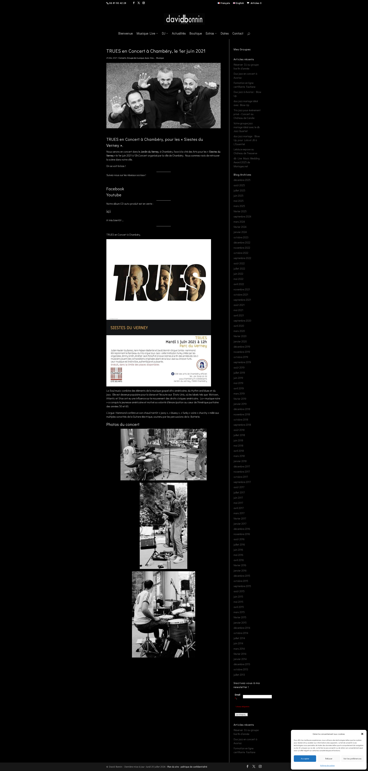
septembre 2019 (242, 362)
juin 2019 (238, 378)
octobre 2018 (241, 419)
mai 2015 (238, 601)
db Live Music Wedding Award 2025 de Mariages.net (247, 162)
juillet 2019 (239, 372)
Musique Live (146, 33)
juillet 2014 (239, 638)
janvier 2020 (240, 341)
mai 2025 (239, 200)
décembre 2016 (242, 529)
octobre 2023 (241, 237)
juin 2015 (238, 596)
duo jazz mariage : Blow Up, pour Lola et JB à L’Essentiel (247, 140)
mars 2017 (239, 513)
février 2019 (240, 398)
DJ (163, 33)
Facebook (115, 188)
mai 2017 (238, 503)
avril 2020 (239, 325)
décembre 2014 (242, 627)
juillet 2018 (239, 435)
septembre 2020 (242, 320)
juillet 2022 (239, 268)
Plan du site (173, 766)
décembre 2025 (242, 180)
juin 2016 (238, 549)
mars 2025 (239, 206)
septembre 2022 (242, 258)
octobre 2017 (241, 476)
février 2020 (240, 336)
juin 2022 (238, 273)
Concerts (122, 58)
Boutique (195, 33)
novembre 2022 (242, 247)
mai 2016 (238, 555)
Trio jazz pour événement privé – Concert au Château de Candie (247, 114)
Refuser (328, 758)
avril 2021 (239, 315)
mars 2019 (239, 393)
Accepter (305, 758)
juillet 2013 (239, 674)
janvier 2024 (240, 232)
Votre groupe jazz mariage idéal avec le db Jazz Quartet (247, 127)
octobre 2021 (241, 294)
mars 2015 (239, 612)
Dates (225, 33)
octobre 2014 (241, 633)
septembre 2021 (242, 299)
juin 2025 (238, 195)
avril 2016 (239, 560)
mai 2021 (238, 310)
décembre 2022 (242, 242)
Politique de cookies (327, 765)
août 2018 (239, 430)
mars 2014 (239, 648)
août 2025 (239, 185)
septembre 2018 (242, 424)
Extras (210, 33)
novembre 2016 (242, 534)
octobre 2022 (241, 253)
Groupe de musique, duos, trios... (141, 58)
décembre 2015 (242, 575)
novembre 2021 (242, 289)
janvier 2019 (240, 404)
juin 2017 (238, 497)
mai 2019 (238, 383)
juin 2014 (238, 643)
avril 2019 (239, 388)
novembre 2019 (242, 352)
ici (108, 211)
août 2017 (239, 487)
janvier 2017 (240, 523)
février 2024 (240, 227)
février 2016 (240, 565)
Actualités (179, 33)
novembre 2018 (242, 414)
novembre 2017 (242, 471)
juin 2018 (238, 440)
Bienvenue (125, 33)
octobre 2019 (241, 357)
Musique (160, 58)
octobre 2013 (241, 669)
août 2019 (239, 367)
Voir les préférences (352, 758)
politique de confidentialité (194, 766)
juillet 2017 (239, 492)
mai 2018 (238, 445)
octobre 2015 (241, 581)
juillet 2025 (239, 190)
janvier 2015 (240, 622)
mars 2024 (239, 221)
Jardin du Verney (150, 151)
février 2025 (240, 211)
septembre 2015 (242, 586)
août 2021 (239, 305)
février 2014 (240, 654)
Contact (237, 33)
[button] (362, 733)
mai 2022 (238, 279)
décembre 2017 (242, 466)
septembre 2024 (242, 216)
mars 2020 (239, 331)
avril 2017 (239, 508)
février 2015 (240, 617)
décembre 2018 (242, 409)
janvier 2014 (240, 659)
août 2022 (239, 263)
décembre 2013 (242, 664)
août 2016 (239, 539)
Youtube (113, 194)
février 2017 (240, 518)
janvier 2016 (240, 570)
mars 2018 (239, 456)
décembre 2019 (242, 346)
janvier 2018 (240, 461)
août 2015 (239, 591)
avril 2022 (239, 284)
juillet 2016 (239, 544)
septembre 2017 (242, 482)
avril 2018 (239, 450)
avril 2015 (239, 607)
